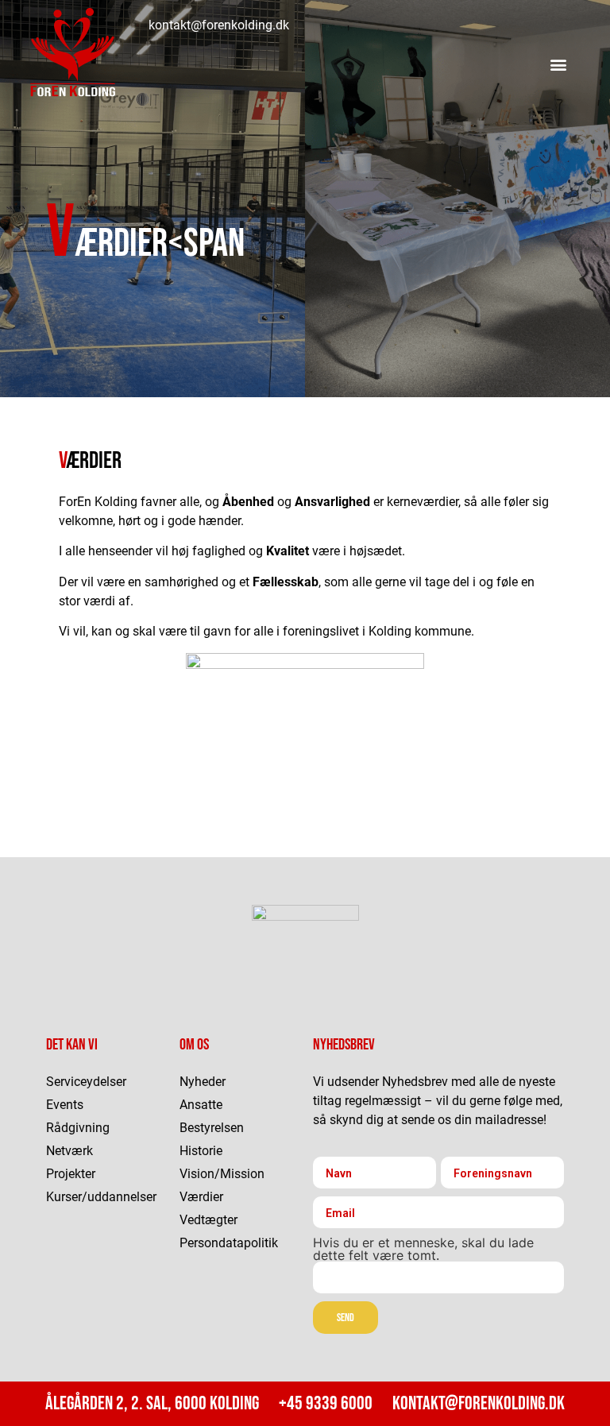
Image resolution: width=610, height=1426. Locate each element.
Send (345, 1317)
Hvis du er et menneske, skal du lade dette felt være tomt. (423, 1249)
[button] (559, 64)
